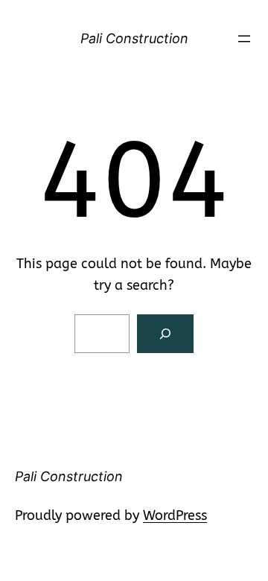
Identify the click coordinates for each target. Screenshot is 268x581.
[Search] (165, 333)
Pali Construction (134, 38)
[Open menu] (244, 39)
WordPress (175, 515)
